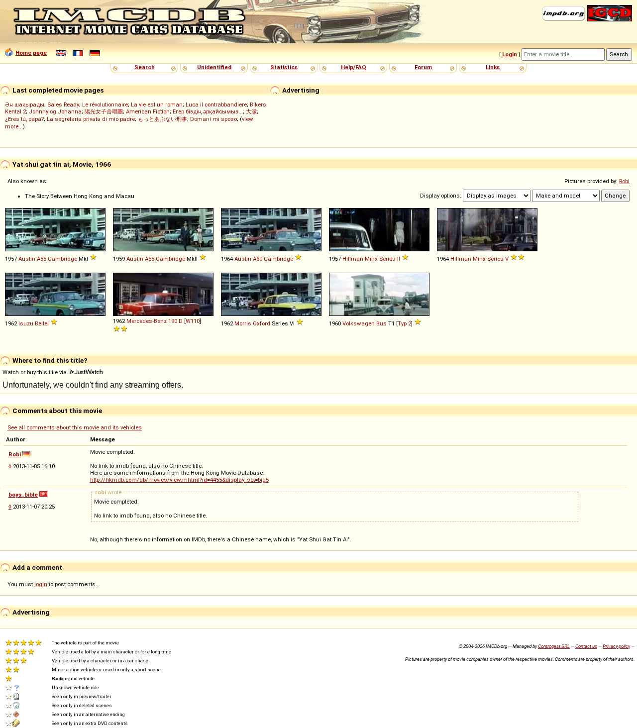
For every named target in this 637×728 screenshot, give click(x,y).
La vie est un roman (157, 104)
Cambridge (62, 258)
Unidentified (214, 67)
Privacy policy (616, 646)
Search (144, 67)
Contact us (586, 646)
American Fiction (148, 111)
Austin (26, 258)
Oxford (261, 323)
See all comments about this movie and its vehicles (74, 427)
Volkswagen (358, 323)
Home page (31, 52)
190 (172, 320)
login (40, 584)
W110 (193, 320)
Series (387, 258)
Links (493, 67)
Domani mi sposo (213, 118)
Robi (624, 181)
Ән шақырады (24, 104)
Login (509, 54)
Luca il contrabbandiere (216, 104)
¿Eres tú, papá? (24, 118)
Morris (242, 323)
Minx (371, 258)
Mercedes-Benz (146, 320)
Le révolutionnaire (105, 104)
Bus (381, 323)
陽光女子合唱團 (104, 111)
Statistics (284, 67)
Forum (423, 67)
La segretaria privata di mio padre (91, 118)
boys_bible (23, 494)
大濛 (251, 111)
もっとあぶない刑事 (162, 118)
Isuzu (25, 323)
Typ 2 (404, 323)
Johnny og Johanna (55, 111)
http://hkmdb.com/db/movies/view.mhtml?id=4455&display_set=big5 (179, 479)
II (398, 258)
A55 (41, 258)
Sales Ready (63, 104)
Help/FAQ (353, 67)
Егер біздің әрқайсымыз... (208, 111)
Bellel (42, 323)
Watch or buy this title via (35, 372)
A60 (257, 258)
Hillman (352, 258)
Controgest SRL (554, 646)
